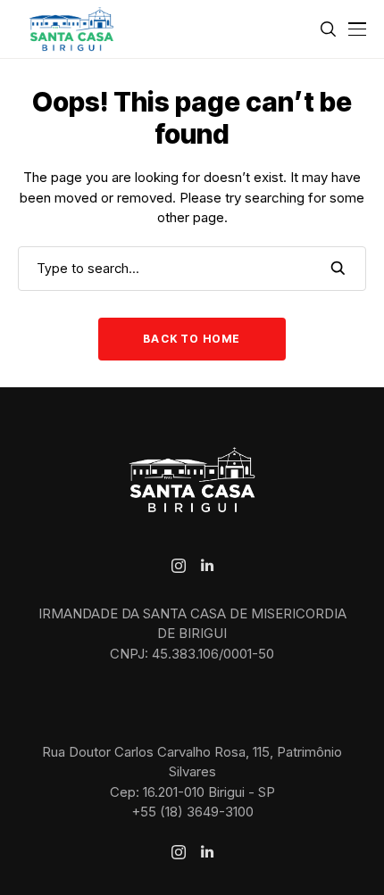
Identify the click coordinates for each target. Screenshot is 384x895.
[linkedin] (207, 565)
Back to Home (191, 338)
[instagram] (178, 566)
